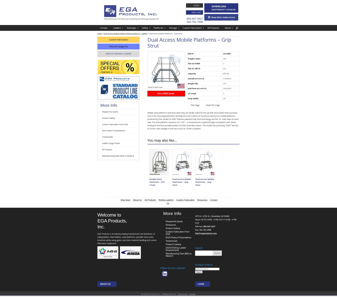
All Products (213, 27)
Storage (173, 27)
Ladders (117, 27)
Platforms (158, 27)
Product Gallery (108, 118)
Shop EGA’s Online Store (223, 17)
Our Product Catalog (224, 8)
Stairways (131, 27)
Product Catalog (173, 244)
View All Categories (118, 46)
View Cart (196, 12)
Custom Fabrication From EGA (115, 124)
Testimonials (107, 137)
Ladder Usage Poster (111, 143)
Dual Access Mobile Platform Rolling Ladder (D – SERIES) (126, 33)
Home (99, 33)
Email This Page (213, 105)
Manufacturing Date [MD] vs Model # (118, 156)
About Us (105, 284)
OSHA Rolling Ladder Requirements (176, 249)
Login (196, 5)
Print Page (195, 105)
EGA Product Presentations (113, 130)
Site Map (192, 294)
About (228, 27)
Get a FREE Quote (165, 93)
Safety (145, 27)
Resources (171, 225)
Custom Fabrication (192, 27)
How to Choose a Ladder (118, 54)
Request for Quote (110, 112)
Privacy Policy (183, 294)
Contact (104, 27)
